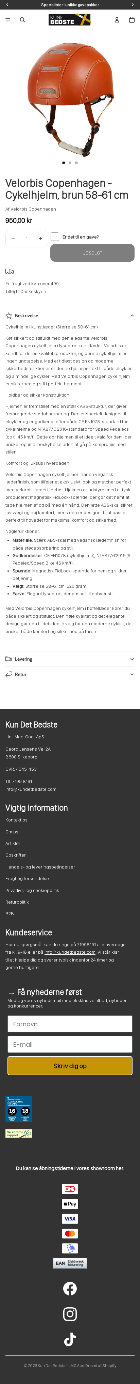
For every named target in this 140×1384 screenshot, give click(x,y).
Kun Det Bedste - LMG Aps (61, 1365)
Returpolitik (17, 902)
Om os (11, 831)
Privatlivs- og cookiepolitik (32, 890)
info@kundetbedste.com (70, 952)
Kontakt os (16, 819)
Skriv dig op (70, 1066)
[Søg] (22, 19)
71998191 (86, 944)
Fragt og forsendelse (27, 878)
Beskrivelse (26, 315)
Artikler (12, 843)
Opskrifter (15, 855)
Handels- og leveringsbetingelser (40, 867)
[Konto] (116, 19)
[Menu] (8, 20)
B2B (9, 913)
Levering (23, 659)
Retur (21, 674)
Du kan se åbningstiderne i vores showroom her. (70, 1168)
